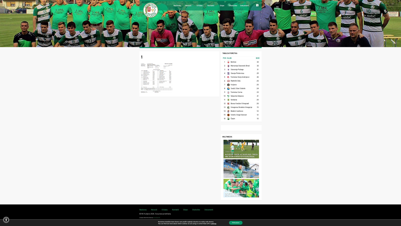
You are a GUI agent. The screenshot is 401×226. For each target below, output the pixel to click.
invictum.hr (157, 218)
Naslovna (177, 6)
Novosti (188, 6)
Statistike (233, 6)
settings (213, 224)
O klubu (199, 6)
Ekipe (222, 6)
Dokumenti (244, 6)
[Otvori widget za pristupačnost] (6, 220)
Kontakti (210, 6)
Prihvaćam (235, 223)
